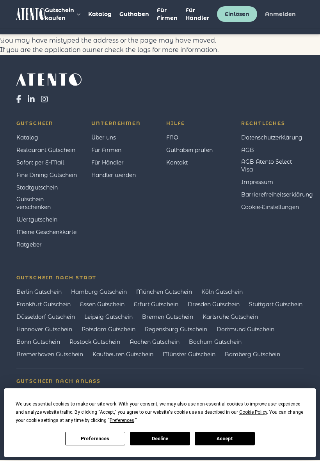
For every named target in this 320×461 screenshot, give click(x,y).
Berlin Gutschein (39, 291)
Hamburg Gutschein (99, 291)
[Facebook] (18, 99)
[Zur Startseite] (160, 79)
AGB (247, 150)
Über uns (103, 137)
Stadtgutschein (37, 187)
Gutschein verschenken (33, 203)
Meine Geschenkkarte (46, 232)
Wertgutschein (36, 219)
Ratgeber (29, 244)
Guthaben (134, 14)
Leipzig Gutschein (108, 316)
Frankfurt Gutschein (43, 304)
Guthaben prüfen (189, 150)
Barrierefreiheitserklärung (277, 194)
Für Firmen (167, 14)
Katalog (100, 14)
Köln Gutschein (222, 291)
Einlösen (237, 14)
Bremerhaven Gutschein (49, 354)
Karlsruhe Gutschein (230, 316)
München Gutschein (164, 291)
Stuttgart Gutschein (275, 304)
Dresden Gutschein (214, 304)
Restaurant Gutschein (45, 150)
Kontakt (177, 162)
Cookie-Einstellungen (270, 207)
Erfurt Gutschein (156, 304)
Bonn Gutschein (38, 341)
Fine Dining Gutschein (46, 175)
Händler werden (113, 175)
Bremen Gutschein (167, 316)
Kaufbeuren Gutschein (122, 354)
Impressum (257, 182)
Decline (160, 438)
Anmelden (280, 14)
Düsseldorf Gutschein (45, 316)
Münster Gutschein (189, 354)
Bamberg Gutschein (252, 354)
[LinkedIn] (31, 99)
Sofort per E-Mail (40, 162)
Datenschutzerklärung (271, 137)
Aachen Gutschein (155, 341)
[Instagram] (44, 99)
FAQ (172, 137)
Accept (225, 438)
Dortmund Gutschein (245, 329)
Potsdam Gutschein (108, 329)
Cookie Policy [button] (253, 412)
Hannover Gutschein (44, 329)
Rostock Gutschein (94, 341)
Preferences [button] (122, 420)
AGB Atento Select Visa (266, 165)
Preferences (95, 438)
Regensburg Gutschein (176, 329)
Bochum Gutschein (215, 341)
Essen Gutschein (102, 304)
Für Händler (197, 14)
